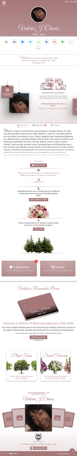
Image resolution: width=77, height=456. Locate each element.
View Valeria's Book (38, 337)
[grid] (38, 98)
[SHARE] (70, 42)
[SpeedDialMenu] (72, 451)
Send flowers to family (38, 199)
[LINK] (38, 48)
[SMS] (62, 42)
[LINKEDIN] (46, 42)
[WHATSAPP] (38, 42)
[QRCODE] (6, 42)
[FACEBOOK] (14, 42)
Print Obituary (39, 165)
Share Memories (39, 448)
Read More (38, 161)
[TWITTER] (30, 42)
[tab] (22, 125)
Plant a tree (38, 229)
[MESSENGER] (22, 42)
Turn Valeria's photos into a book (53, 104)
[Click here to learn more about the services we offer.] (38, 438)
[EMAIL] (54, 42)
